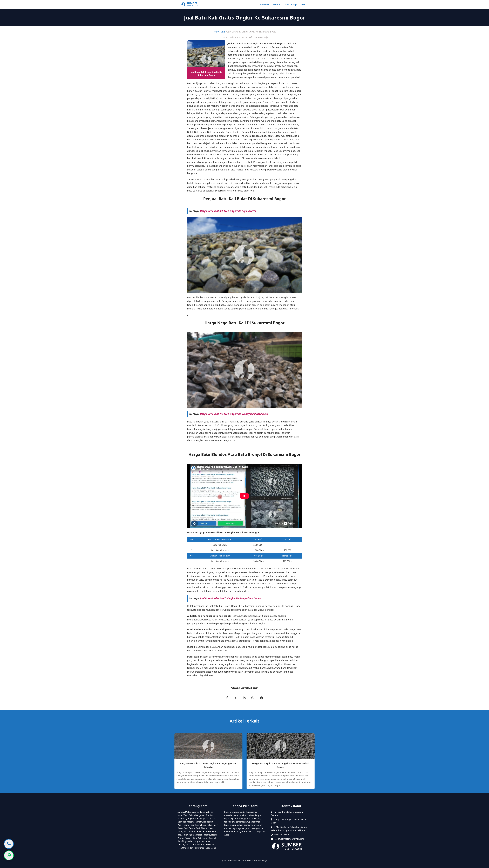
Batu (223, 31)
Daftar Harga (290, 4)
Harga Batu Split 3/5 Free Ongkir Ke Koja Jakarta (228, 211)
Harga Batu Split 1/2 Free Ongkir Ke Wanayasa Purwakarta (234, 414)
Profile (276, 4)
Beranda (264, 4)
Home (216, 31)
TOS (303, 4)
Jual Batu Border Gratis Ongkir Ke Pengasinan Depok (230, 598)
